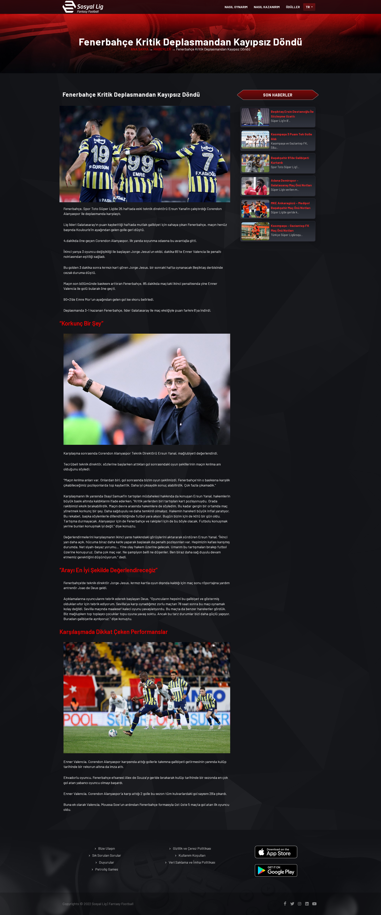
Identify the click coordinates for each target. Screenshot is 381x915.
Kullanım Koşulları (192, 855)
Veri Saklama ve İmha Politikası (192, 862)
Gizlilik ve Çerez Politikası (192, 848)
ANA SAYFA (139, 49)
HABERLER (162, 49)
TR (308, 7)
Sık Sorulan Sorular (106, 855)
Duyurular (106, 862)
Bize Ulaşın (106, 848)
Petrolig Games (106, 869)
